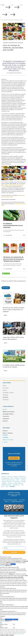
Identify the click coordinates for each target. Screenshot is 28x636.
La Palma (22, 480)
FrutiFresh (17, 478)
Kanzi (17, 480)
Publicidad (5, 437)
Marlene (9, 481)
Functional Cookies (5, 596)
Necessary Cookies (5, 588)
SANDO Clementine (6, 485)
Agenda (5, 409)
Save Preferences (9, 619)
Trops (7, 486)
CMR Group (22, 476)
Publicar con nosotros (8, 439)
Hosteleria (5, 397)
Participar (5, 435)
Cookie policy (21, 633)
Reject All (8, 564)
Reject (7, 635)
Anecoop (3, 476)
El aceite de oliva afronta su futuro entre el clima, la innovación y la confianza (13, 309)
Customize (3, 564)
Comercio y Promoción (10, 42)
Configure (12, 635)
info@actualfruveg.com (17, 501)
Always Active (13, 588)
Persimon (10, 483)
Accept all (2, 635)
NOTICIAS (20, 42)
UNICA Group (16, 485)
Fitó (12, 478)
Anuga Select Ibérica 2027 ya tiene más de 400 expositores (13, 338)
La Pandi (3, 481)
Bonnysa (9, 476)
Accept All (13, 564)
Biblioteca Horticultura (8, 411)
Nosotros (5, 430)
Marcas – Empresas (8, 433)
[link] (4, 55)
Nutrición (5, 421)
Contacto (5, 442)
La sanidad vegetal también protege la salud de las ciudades (14, 366)
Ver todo (5, 287)
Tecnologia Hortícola (8, 414)
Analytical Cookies (5, 604)
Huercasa (23, 478)
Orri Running (16, 481)
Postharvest (6, 418)
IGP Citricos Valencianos (8, 480)
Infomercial (8, 325)
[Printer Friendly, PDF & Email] (6, 273)
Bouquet (15, 476)
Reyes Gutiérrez (19, 483)
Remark (11, 596)
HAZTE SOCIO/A (14, 458)
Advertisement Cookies (6, 611)
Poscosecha (6, 416)
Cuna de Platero (5, 478)
